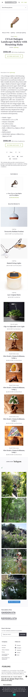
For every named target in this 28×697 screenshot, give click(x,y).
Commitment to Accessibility (5, 655)
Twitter (18, 652)
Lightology (16, 47)
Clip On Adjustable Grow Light (14, 326)
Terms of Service (5, 649)
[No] (26, 691)
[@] (5, 468)
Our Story (4, 645)
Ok (14, 694)
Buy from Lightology (13, 56)
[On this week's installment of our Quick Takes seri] (14, 561)
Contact (4, 647)
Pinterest (19, 645)
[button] (19, 2)
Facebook (19, 650)
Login (25, 2)
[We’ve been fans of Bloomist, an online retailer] (14, 484)
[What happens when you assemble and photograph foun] (14, 510)
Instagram (19, 647)
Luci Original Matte (14, 295)
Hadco (15, 36)
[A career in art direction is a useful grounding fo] (14, 587)
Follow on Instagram (15, 601)
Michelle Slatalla (15, 197)
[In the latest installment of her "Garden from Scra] (14, 535)
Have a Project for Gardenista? (6, 658)
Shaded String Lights (14, 263)
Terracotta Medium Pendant (14, 231)
